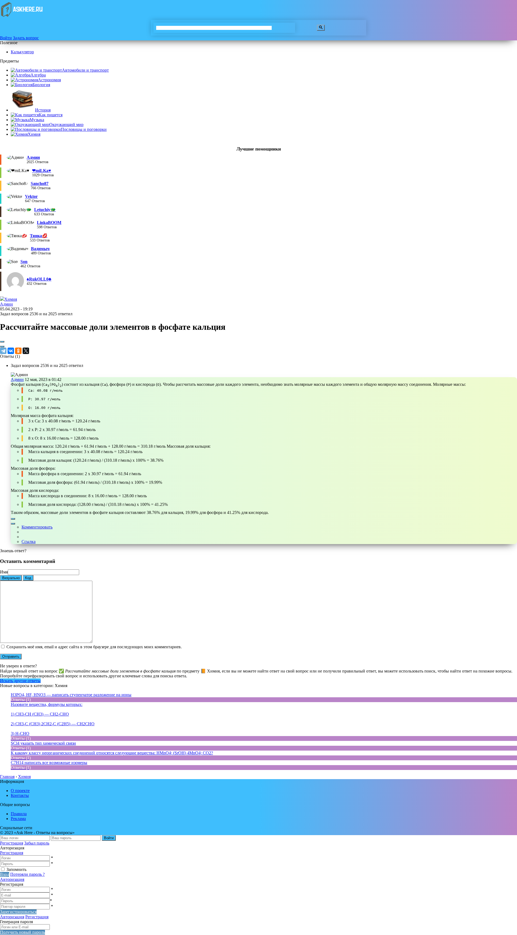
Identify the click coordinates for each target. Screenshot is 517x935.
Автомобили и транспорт (85, 70)
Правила (19, 813)
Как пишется (50, 115)
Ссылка (29, 541)
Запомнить (16, 869)
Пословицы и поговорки (84, 129)
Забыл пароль (36, 843)
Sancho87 (39, 183)
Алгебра (38, 75)
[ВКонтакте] (11, 351)
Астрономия (49, 80)
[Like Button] (2, 341)
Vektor (31, 196)
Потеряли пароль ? (27, 874)
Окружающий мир (66, 124)
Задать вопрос (26, 38)
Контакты (20, 795)
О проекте (20, 790)
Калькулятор (22, 52)
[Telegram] (3, 351)
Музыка (37, 119)
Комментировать (37, 527)
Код (28, 578)
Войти (6, 38)
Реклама (18, 818)
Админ (33, 157)
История (43, 110)
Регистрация (11, 843)
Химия (34, 134)
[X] (26, 351)
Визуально (11, 578)
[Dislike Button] (2, 346)
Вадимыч (40, 248)
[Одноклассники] (18, 351)
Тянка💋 (38, 235)
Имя (4, 572)
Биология (41, 84)
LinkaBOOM (49, 222)
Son (23, 261)
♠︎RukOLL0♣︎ (39, 279)
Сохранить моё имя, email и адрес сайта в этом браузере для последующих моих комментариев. (94, 647)
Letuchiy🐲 (45, 209)
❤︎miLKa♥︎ (41, 170)
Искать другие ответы (20, 680)
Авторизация (12, 879)
